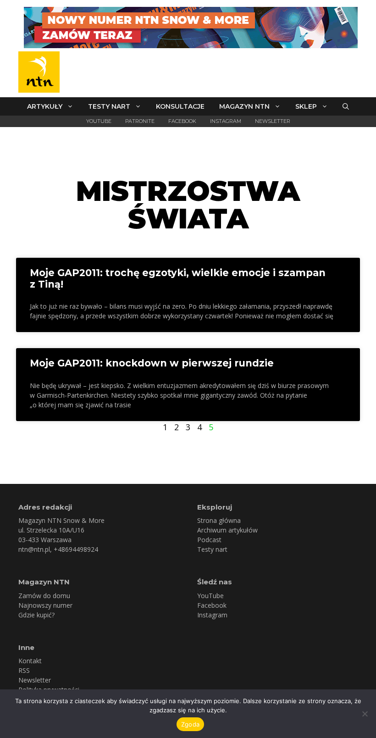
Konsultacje (180, 106)
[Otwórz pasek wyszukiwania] (345, 106)
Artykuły (44, 106)
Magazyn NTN (244, 106)
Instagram (225, 121)
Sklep (306, 106)
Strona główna (219, 520)
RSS (24, 670)
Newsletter (272, 121)
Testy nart (109, 106)
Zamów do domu (44, 595)
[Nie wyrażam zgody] (364, 713)
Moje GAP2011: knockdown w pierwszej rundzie (152, 363)
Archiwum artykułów (227, 530)
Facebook (182, 121)
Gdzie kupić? (36, 614)
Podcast (209, 539)
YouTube (98, 121)
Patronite (140, 121)
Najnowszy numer (45, 605)
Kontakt (30, 660)
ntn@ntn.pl (34, 549)
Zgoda (190, 724)
